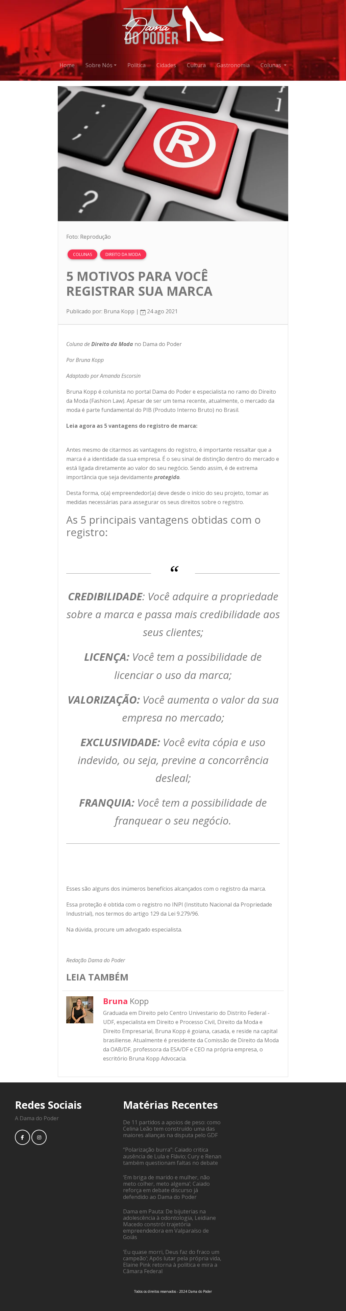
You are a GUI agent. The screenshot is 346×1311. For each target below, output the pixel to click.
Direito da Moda (123, 254)
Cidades (166, 65)
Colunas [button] (271, 65)
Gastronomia (233, 65)
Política (136, 65)
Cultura (196, 65)
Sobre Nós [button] (99, 65)
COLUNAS (82, 254)
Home (67, 65)
